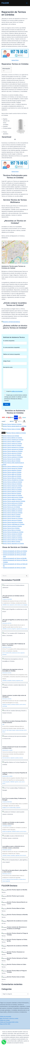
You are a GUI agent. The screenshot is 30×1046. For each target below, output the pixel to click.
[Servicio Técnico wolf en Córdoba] (11, 516)
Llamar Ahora (15, 60)
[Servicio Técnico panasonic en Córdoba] (13, 447)
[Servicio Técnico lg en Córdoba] (10, 435)
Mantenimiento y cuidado (7, 750)
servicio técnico (17, 604)
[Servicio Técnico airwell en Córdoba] (11, 470)
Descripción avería (7, 367)
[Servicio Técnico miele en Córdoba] (11, 441)
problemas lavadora (15, 704)
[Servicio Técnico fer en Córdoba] (10, 528)
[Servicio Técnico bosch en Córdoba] (20, 417)
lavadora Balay (13, 807)
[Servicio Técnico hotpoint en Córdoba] (3, 432)
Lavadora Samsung (19, 730)
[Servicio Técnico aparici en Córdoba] (11, 491)
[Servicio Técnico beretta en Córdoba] (12, 505)
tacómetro (4, 654)
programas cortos (19, 680)
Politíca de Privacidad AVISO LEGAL (9, 1022)
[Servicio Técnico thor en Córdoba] (11, 459)
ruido (20, 781)
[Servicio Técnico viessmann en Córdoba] (13, 543)
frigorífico (14, 628)
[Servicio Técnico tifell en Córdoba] (11, 541)
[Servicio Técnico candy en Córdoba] (24, 417)
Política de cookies (5, 1020)
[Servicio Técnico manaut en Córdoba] (12, 533)
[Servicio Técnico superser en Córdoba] (12, 457)
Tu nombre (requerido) (8, 340)
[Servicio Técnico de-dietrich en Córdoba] (16, 421)
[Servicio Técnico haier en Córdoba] (11, 429)
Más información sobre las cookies (9, 1018)
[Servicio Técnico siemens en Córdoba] (12, 451)
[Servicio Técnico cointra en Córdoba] (12, 526)
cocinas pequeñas (6, 781)
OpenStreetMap (25, 262)
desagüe (4, 807)
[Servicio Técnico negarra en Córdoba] (12, 537)
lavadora (9, 704)
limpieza (13, 680)
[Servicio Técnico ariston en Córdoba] (12, 489)
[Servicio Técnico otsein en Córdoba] (11, 445)
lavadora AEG (8, 652)
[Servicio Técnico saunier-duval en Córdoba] (13, 501)
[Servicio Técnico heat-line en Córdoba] (12, 522)
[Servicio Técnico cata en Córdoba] (3, 421)
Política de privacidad (5, 1016)
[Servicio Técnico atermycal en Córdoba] (12, 497)
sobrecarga (4, 706)
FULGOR (5, 3)
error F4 (7, 807)
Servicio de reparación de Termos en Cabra (14, 567)
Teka (3, 724)
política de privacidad (17, 391)
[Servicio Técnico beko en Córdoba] (16, 417)
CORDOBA (4, 604)
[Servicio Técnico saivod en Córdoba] (12, 453)
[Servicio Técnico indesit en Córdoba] (16, 432)
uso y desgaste (24, 604)
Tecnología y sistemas (6, 825)
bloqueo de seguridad (6, 831)
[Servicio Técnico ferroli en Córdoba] (11, 493)
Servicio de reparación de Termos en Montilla (14, 558)
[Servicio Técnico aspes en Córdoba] (11, 487)
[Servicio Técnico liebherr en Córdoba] (12, 437)
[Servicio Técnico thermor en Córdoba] (12, 539)
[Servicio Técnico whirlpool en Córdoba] (12, 466)
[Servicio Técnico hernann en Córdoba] (12, 518)
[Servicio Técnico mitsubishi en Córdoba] (12, 480)
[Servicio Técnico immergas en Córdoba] (12, 532)
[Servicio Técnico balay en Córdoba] (12, 417)
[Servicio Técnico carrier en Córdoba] (11, 472)
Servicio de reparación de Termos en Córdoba (15, 551)
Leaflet (15, 262)
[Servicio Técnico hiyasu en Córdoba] (11, 483)
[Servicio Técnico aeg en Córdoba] (3, 417)
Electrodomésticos (6, 757)
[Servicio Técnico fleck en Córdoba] (11, 530)
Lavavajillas (9, 680)
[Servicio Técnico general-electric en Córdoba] (14, 426)
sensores (21, 757)
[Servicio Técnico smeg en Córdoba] (11, 455)
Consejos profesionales (7, 599)
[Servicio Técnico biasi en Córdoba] (11, 514)
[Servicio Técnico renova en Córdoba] (12, 520)
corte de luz (9, 628)
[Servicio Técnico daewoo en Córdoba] (12, 421)
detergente (4, 704)
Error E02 (4, 730)
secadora (17, 757)
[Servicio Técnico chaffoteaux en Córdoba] (13, 524)
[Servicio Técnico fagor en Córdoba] (8, 417)
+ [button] (3, 243)
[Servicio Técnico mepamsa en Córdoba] (12, 439)
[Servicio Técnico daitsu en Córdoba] (11, 476)
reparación (12, 604)
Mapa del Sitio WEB (5, 1024)
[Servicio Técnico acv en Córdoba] (11, 507)
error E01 (4, 879)
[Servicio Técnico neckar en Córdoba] (12, 535)
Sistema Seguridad (6, 881)
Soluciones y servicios (6, 623)
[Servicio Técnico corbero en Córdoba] (8, 421)
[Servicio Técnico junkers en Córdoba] (12, 495)
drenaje (8, 855)
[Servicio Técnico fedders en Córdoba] (12, 510)
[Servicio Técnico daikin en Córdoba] (11, 474)
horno (8, 604)
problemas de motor (16, 652)
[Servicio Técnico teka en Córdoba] (11, 460)
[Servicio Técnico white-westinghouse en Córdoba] (15, 463)
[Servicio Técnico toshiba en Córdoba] (12, 482)
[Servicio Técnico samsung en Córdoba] (12, 449)
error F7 (3, 652)
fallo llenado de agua (11, 730)
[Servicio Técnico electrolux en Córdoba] (24, 421)
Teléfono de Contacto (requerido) (11, 354)
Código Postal (6, 361)
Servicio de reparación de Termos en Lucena (14, 552)
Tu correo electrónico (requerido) (11, 347)
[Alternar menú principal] (26, 3)
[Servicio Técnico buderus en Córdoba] (12, 508)
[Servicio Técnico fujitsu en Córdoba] (11, 478)
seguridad (17, 855)
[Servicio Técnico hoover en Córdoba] (23, 429)
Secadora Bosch (22, 879)
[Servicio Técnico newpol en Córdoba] (12, 443)
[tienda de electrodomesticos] (15, 322)
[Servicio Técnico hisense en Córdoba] (12, 485)
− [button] (3, 245)
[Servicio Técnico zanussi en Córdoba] (12, 468)
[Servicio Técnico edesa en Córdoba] (20, 421)
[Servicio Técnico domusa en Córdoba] (12, 512)
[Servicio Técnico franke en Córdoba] (11, 424)
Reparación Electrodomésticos (12, 879)
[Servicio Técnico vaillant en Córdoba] (12, 499)
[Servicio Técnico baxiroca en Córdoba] (12, 503)
